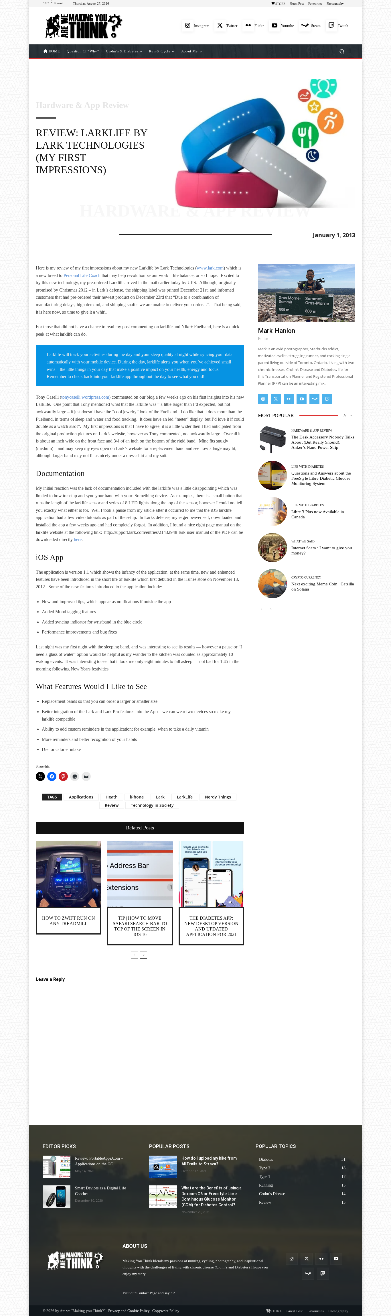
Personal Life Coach (82, 275)
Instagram (201, 25)
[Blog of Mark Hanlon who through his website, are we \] (84, 26)
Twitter (231, 25)
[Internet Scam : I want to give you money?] (272, 547)
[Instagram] (187, 26)
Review (112, 805)
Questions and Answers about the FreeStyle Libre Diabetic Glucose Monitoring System (321, 478)
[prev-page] (134, 955)
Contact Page (147, 1293)
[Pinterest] (68, 233)
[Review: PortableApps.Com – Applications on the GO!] (56, 1167)
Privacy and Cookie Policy (129, 1311)
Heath (112, 797)
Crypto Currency (306, 577)
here (78, 539)
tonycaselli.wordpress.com (85, 397)
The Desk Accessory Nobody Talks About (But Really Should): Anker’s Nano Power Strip (322, 442)
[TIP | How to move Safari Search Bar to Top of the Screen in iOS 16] (140, 874)
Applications (81, 797)
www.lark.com (210, 267)
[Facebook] (41, 233)
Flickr (259, 25)
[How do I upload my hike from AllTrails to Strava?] (163, 1167)
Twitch (343, 25)
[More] (94, 233)
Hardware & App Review (82, 105)
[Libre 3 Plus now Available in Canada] (272, 511)
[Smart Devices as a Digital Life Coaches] (56, 1196)
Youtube (287, 25)
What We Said (303, 541)
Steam (316, 25)
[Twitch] (331, 26)
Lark (160, 797)
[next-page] (143, 955)
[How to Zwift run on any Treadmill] (68, 874)
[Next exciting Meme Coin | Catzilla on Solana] (272, 583)
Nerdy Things (218, 797)
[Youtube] (274, 26)
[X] (54, 233)
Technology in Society (152, 805)
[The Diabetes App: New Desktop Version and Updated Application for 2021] (211, 874)
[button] (341, 51)
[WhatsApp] (81, 233)
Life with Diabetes (307, 466)
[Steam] (305, 26)
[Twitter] (220, 26)
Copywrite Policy (165, 1311)
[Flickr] (248, 26)
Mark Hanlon (276, 331)
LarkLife (185, 797)
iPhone (137, 797)
